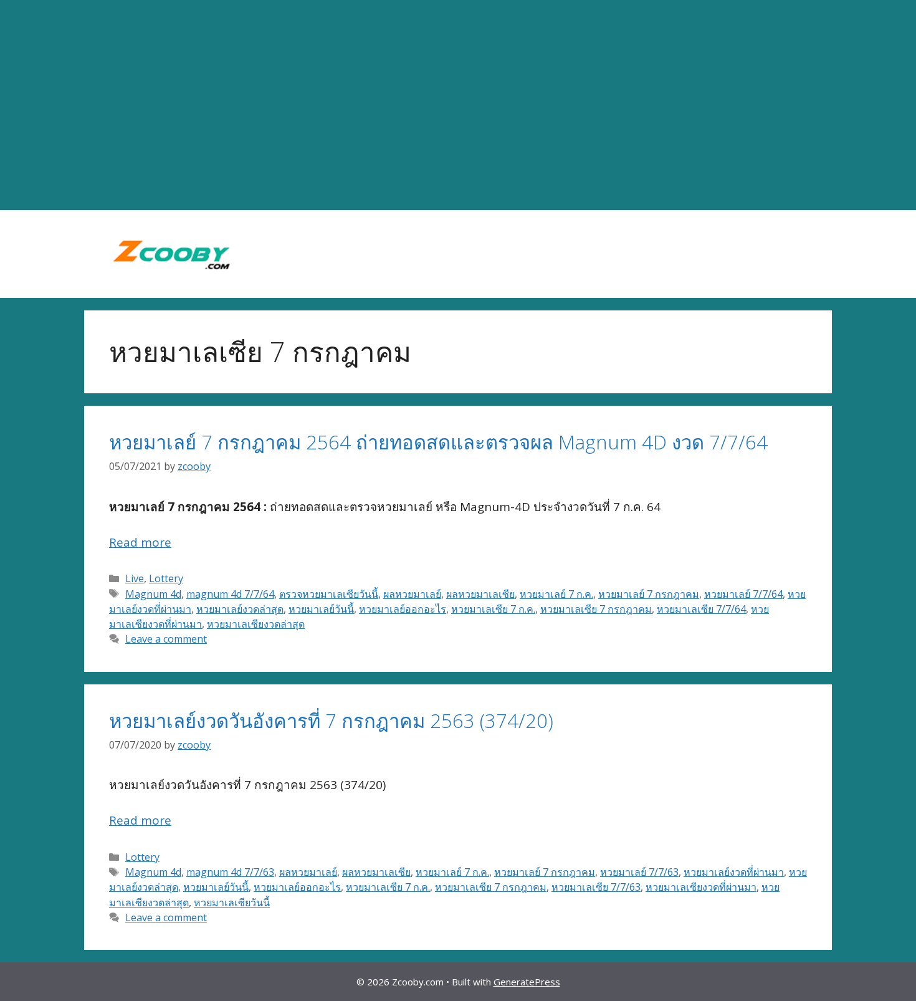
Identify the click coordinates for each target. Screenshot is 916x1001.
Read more (140, 542)
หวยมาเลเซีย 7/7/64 (701, 609)
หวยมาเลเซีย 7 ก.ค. (493, 609)
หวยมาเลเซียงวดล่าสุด (256, 624)
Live (134, 578)
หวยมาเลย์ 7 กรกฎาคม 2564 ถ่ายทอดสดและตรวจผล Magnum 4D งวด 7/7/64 (438, 442)
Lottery (166, 578)
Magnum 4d (153, 594)
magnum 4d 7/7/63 (230, 872)
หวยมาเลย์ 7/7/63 (639, 872)
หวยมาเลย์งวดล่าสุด (240, 609)
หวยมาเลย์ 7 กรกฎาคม (648, 594)
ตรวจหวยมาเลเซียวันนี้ (328, 594)
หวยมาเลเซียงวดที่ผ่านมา (701, 887)
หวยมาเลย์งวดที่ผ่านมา (734, 872)
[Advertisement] (458, 105)
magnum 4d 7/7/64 (230, 594)
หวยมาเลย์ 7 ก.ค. (556, 594)
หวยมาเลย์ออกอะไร (402, 609)
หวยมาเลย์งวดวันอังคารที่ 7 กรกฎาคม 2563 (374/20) (331, 720)
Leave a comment (166, 639)
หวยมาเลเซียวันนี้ (232, 902)
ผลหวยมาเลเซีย (480, 594)
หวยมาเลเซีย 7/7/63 (596, 887)
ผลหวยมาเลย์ (412, 594)
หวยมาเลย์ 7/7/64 (743, 594)
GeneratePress (527, 981)
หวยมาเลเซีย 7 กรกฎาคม (596, 609)
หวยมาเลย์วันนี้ (321, 609)
